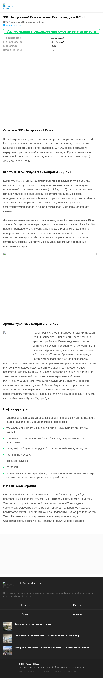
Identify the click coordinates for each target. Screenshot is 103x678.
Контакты (77, 613)
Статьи (25, 613)
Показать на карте (12, 25)
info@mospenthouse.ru (30, 583)
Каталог (77, 605)
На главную (26, 605)
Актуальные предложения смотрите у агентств (51, 31)
